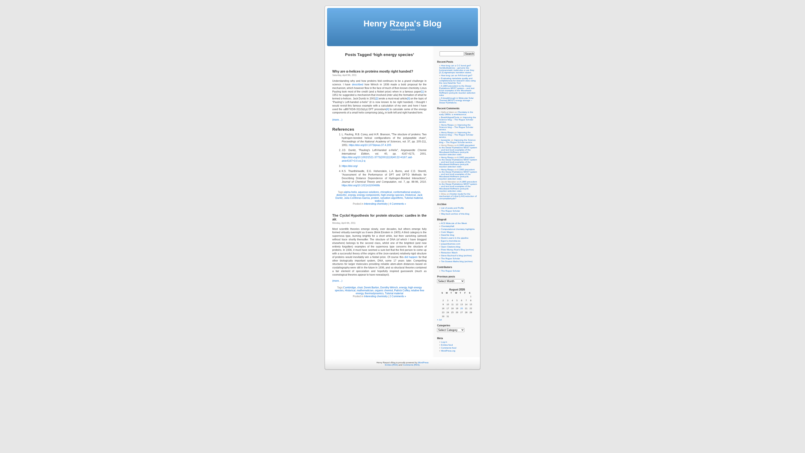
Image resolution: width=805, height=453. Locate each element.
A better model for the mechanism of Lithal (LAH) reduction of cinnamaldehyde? (458, 196)
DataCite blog (447, 235)
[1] (422, 91)
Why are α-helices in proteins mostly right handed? (372, 71)
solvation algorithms (391, 198)
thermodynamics (374, 293)
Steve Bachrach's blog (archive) (456, 255)
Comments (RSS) (411, 365)
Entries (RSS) (391, 365)
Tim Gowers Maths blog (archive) (457, 261)
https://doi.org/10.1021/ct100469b (361, 185)
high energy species (392, 195)
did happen (411, 257)
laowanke (445, 140)
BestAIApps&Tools (450, 117)
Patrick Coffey (402, 290)
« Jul (439, 320)
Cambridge (349, 287)
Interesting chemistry (376, 203)
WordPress (423, 362)
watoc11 (379, 200)
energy (352, 195)
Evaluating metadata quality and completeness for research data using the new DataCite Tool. (457, 80)
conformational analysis (406, 192)
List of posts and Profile (452, 208)
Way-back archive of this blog (455, 214)
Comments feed (448, 348)
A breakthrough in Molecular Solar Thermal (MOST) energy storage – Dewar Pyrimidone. (456, 100)
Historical (410, 195)
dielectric (341, 195)
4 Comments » (398, 203)
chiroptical (386, 192)
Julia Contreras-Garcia (357, 198)
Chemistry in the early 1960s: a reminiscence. (456, 113)
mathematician (365, 290)
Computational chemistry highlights (458, 229)
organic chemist (384, 290)
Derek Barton (371, 287)
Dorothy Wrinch (389, 287)
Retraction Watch (449, 252)
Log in (444, 342)
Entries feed (447, 345)
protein (375, 198)
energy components (368, 195)
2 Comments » (398, 296)
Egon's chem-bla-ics (450, 241)
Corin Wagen (447, 232)
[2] (376, 98)
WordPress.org (448, 351)
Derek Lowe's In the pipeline (455, 238)
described (357, 84)
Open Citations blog (450, 247)
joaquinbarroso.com (450, 244)
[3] (408, 98)
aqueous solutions (368, 192)
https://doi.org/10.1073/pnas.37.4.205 (370, 145)
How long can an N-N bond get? (456, 75)
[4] (387, 109)
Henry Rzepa (447, 125)
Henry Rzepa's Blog (402, 23)
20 (461, 308)
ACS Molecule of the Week (454, 223)
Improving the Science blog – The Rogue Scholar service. (457, 119)
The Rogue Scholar (450, 211)
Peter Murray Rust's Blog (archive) (457, 250)
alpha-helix (350, 192)
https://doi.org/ (350, 166)
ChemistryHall (447, 226)
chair (360, 287)
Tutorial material (413, 198)
